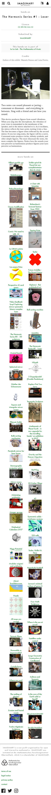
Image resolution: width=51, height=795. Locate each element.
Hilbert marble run (16, 162)
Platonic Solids (16, 422)
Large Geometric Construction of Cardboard (35, 658)
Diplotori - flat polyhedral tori (35, 286)
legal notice (6, 775)
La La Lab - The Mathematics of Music (25, 49)
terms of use (6, 771)
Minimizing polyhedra (16, 496)
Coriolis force (16, 666)
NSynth (35, 362)
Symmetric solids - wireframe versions (35, 517)
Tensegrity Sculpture (35, 401)
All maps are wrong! (16, 620)
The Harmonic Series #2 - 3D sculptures (16, 336)
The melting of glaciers (16, 695)
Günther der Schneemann (16, 385)
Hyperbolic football (35, 567)
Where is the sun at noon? (35, 623)
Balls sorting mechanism (16, 437)
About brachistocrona (16, 582)
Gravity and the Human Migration (35, 455)
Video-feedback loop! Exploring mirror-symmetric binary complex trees (16, 307)
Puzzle (16, 595)
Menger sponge (16, 512)
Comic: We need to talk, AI (16, 232)
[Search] (9, 3)
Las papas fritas (16, 267)
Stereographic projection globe (16, 467)
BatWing (35, 470)
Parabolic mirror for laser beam (16, 452)
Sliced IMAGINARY (35, 714)
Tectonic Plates (16, 636)
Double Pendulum (35, 727)
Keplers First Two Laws (35, 385)
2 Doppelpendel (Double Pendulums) (35, 377)
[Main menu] (3, 3)
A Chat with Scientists (35, 184)
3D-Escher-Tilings (35, 483)
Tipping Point (35, 230)
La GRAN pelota (16, 249)
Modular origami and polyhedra (16, 564)
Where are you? (16, 680)
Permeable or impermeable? (16, 651)
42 (35, 498)
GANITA (35, 333)
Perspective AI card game (16, 286)
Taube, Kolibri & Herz (35, 551)
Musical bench (16, 353)
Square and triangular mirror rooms (16, 407)
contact (4, 784)
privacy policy (7, 780)
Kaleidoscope (16, 175)
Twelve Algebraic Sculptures (16, 727)
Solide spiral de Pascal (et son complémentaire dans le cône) (35, 166)
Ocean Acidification (16, 207)
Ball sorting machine (35, 309)
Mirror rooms (16, 482)
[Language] (42, 3)
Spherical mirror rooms (16, 368)
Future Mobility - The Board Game (35, 271)
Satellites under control (35, 639)
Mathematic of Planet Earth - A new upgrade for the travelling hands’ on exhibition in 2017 (35, 432)
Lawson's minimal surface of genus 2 (35, 584)
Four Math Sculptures (35, 602)
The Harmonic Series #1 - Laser (35, 347)
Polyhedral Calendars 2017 (16, 528)
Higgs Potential (16, 549)
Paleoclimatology (16, 188)
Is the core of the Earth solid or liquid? (35, 696)
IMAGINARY (25, 38)
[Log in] (47, 3)
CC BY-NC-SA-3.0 (25, 27)
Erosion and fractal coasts (16, 711)
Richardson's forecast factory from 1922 (35, 206)
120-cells (35, 535)
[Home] (25, 3)
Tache (35, 252)
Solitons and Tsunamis (35, 678)
